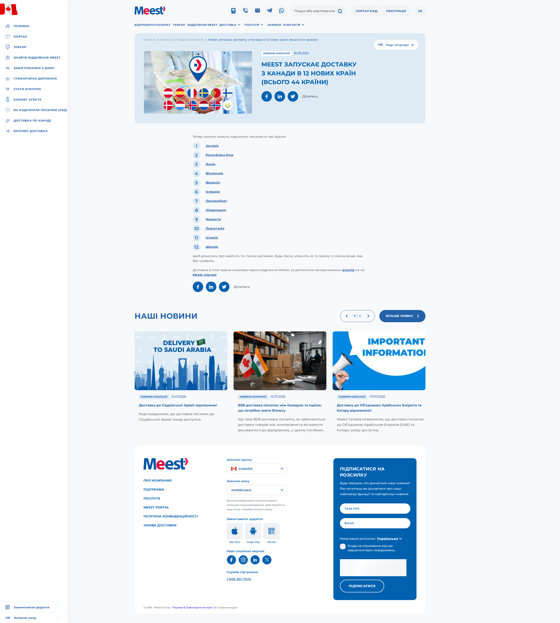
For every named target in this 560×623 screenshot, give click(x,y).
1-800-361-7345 (239, 579)
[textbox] (396, 45)
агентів (348, 270)
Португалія (215, 228)
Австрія (212, 146)
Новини (166, 39)
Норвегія (213, 219)
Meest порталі (205, 275)
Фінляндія (214, 173)
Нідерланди (216, 210)
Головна (149, 39)
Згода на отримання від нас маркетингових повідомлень (371, 548)
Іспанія (212, 238)
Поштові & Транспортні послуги (192, 607)
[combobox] (396, 45)
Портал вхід (367, 10)
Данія (210, 164)
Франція (213, 182)
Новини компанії (190, 39)
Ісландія (213, 192)
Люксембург (216, 201)
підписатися (362, 586)
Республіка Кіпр (219, 155)
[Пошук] (339, 11)
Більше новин (399, 316)
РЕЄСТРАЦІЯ (396, 10)
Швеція (212, 247)
